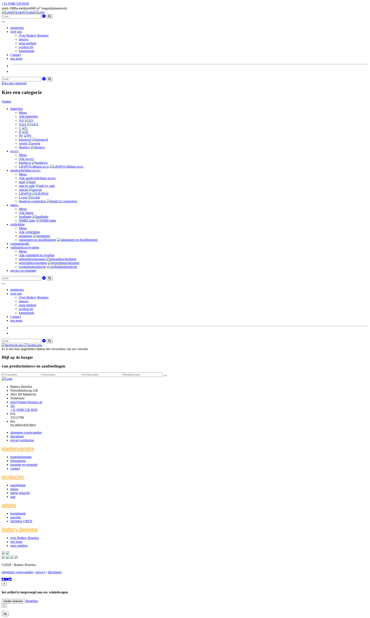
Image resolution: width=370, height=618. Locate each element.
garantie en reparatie (23, 464)
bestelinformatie (21, 457)
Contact (15, 55)
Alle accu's (26, 159)
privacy (41, 572)
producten (17, 28)
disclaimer (17, 436)
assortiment (17, 485)
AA (21, 120)
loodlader (25, 216)
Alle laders (26, 213)
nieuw (14, 489)
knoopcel (25, 139)
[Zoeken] (49, 16)
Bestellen (31, 601)
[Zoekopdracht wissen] (44, 16)
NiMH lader (27, 220)
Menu (23, 112)
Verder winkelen (13, 601)
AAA (22, 124)
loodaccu (25, 162)
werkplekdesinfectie (32, 267)
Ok (5, 614)
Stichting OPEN (21, 521)
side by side (27, 186)
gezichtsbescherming (33, 263)
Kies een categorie (14, 83)
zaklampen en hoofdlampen (37, 240)
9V (21, 135)
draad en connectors (32, 201)
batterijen (16, 108)
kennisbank (26, 51)
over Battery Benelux (24, 538)
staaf (22, 182)
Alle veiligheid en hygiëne (36, 255)
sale (12, 497)
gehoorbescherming (32, 259)
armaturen (25, 236)
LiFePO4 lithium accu (34, 166)
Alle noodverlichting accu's (37, 178)
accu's (14, 151)
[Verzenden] (165, 375)
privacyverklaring (22, 440)
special (23, 189)
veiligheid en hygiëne (24, 247)
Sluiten (6, 101)
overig (23, 143)
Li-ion (23, 197)
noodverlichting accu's (25, 170)
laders (14, 205)
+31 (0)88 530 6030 (15, 3)
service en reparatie (23, 270)
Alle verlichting (29, 232)
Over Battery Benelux (34, 35)
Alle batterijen (28, 116)
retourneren (18, 461)
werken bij (26, 47)
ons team (16, 58)
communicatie (19, 243)
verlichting (17, 224)
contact (15, 468)
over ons (16, 31)
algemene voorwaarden (26, 432)
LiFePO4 (25, 193)
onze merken (27, 43)
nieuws (23, 39)
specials (15, 517)
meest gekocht (20, 493)
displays (24, 147)
